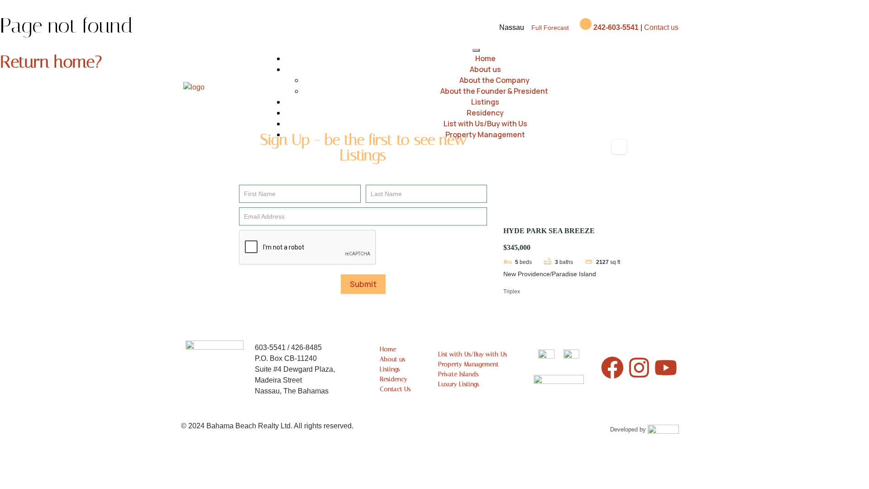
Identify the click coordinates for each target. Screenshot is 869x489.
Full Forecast (550, 27)
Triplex (511, 291)
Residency (485, 113)
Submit (363, 284)
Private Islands (458, 374)
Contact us (661, 27)
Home (485, 58)
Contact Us (395, 389)
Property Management (485, 134)
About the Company (494, 80)
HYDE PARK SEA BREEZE (549, 231)
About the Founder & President (494, 91)
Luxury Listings (458, 384)
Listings (485, 102)
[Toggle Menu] (476, 50)
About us (485, 69)
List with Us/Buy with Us (485, 124)
